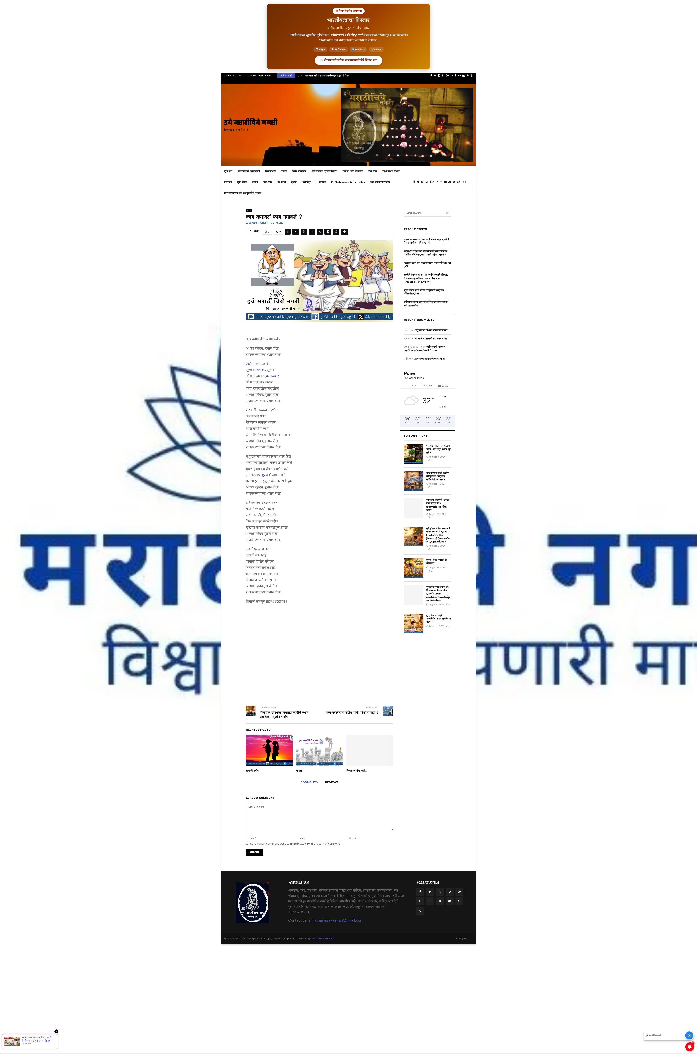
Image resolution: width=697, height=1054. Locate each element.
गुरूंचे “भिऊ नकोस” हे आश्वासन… (436, 561)
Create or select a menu (259, 75)
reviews (332, 782)
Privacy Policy (463, 938)
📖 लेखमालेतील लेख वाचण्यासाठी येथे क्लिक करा (348, 60)
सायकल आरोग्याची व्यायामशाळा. (431, 358)
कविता (255, 182)
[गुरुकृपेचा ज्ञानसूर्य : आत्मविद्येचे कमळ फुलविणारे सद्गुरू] (413, 623)
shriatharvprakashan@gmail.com (335, 920)
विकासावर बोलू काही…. (356, 770)
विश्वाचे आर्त (270, 171)
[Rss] (455, 182)
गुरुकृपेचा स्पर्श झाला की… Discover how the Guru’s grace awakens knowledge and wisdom (438, 593)
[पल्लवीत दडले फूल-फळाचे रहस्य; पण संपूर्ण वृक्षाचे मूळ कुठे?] (413, 454)
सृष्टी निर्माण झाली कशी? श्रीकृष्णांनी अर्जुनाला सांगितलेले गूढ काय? (437, 476)
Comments (309, 782)
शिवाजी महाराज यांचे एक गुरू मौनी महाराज (242, 192)
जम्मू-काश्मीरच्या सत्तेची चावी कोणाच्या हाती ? (352, 712)
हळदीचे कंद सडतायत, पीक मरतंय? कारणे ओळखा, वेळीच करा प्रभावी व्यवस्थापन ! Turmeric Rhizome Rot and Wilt (426, 278)
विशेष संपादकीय (299, 171)
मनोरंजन (228, 182)
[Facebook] (415, 182)
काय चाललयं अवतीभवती (249, 171)
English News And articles (348, 182)
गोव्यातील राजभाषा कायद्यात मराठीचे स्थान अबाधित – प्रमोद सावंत (284, 714)
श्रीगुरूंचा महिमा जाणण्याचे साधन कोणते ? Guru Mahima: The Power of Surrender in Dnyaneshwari (438, 535)
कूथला (299, 770)
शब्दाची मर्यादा (252, 770)
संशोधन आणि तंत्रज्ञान (353, 171)
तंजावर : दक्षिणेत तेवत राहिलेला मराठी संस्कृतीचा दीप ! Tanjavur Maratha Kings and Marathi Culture (351, 75)
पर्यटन (284, 171)
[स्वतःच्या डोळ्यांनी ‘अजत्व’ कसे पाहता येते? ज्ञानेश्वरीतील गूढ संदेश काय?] (413, 508)
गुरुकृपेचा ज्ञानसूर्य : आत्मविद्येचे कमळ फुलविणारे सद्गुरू (438, 618)
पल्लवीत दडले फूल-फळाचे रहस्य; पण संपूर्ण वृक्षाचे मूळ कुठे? (438, 449)
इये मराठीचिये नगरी (250, 123)
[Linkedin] (438, 182)
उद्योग (249, 364)
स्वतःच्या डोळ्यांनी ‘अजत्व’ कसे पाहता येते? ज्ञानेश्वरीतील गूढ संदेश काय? (438, 505)
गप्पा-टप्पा (372, 171)
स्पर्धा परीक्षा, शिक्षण (391, 171)
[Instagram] (423, 182)
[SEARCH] (447, 213)
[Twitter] (419, 182)
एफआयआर (271, 376)
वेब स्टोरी (282, 182)
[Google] (433, 182)
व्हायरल (322, 182)
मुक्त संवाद (242, 182)
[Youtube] (446, 182)
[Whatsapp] (459, 182)
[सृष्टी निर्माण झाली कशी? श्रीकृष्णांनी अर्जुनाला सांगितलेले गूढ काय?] (413, 481)
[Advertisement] (319, 652)
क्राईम (294, 182)
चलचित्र (307, 182)
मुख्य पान (228, 171)
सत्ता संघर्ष (267, 182)
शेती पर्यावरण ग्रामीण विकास (324, 171)
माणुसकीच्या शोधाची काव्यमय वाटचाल (431, 330)
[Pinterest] (428, 182)
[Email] (450, 182)
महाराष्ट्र (260, 370)
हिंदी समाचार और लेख (380, 182)
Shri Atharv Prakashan (322, 938)
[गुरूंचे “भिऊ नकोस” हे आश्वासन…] (413, 568)
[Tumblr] (442, 182)
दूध (263, 475)
